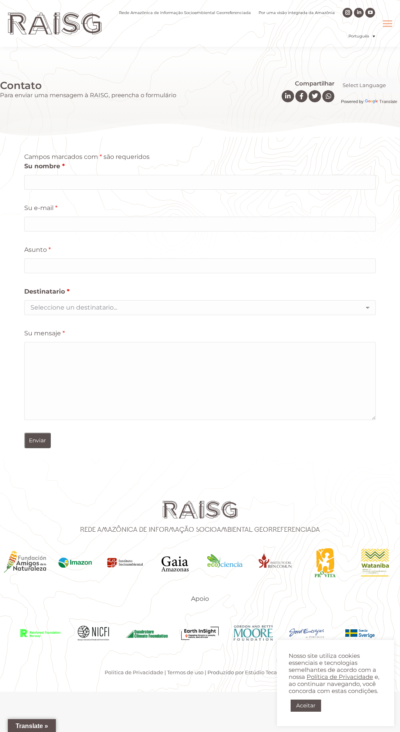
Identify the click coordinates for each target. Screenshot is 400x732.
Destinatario (47, 291)
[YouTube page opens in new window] (370, 13)
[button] (361, 36)
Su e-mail (40, 208)
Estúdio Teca (261, 672)
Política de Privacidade (134, 672)
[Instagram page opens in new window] (347, 13)
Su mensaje (44, 333)
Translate (388, 101)
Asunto (37, 249)
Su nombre (44, 166)
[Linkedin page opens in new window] (359, 13)
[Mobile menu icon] (387, 23)
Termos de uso (185, 672)
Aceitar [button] (306, 705)
